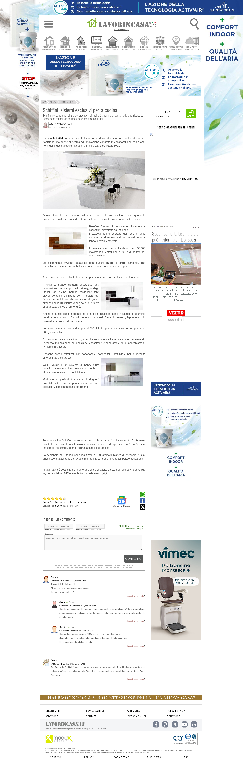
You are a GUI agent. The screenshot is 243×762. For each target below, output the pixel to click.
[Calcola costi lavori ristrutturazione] (65, 43)
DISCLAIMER (154, 757)
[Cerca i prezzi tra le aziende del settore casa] (176, 43)
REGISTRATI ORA (168, 112)
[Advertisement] (94, 415)
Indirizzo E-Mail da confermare (88, 530)
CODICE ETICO (122, 757)
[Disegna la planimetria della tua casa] (97, 43)
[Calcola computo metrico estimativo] (192, 43)
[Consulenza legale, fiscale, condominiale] (160, 43)
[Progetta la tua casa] (121, 699)
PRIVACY (89, 757)
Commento (48, 534)
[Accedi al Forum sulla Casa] (144, 43)
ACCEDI (123, 526)
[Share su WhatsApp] (142, 496)
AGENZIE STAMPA (176, 710)
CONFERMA (133, 558)
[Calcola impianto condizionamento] (128, 43)
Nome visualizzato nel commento (57, 530)
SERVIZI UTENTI (54, 710)
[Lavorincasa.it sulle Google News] (121, 502)
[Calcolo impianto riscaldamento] (112, 43)
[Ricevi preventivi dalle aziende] (49, 43)
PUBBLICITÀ (133, 710)
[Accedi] (191, 118)
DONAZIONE (173, 716)
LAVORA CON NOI (136, 716)
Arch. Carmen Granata (60, 124)
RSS (186, 757)
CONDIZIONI (56, 757)
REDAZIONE (51, 716)
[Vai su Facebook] (142, 502)
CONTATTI (91, 716)
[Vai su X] (142, 509)
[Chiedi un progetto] (81, 43)
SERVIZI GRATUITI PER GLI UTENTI (176, 127)
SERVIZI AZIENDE (95, 710)
